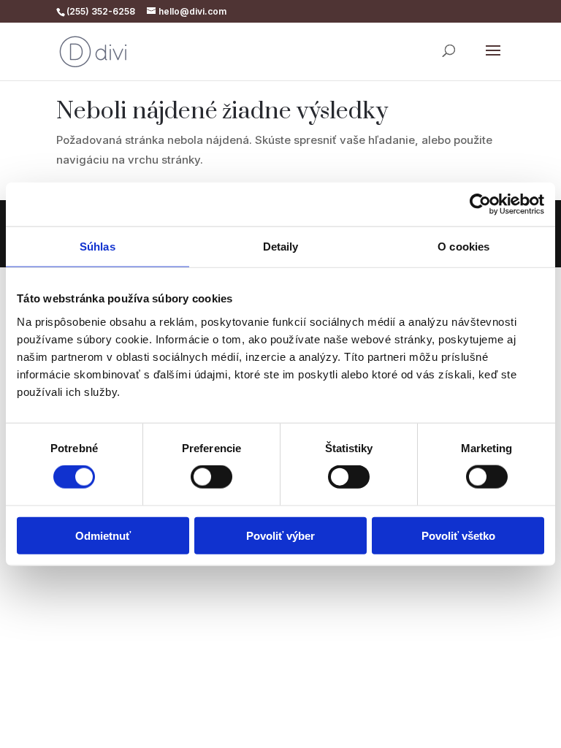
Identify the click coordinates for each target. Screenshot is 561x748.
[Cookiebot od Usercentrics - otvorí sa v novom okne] (480, 204)
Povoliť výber (280, 535)
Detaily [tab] (281, 246)
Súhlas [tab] (97, 246)
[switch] (211, 477)
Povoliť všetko (458, 535)
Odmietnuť (103, 535)
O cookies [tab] (463, 246)
